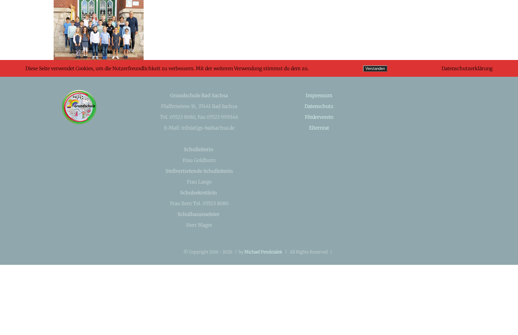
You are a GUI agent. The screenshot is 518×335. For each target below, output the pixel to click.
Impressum (319, 95)
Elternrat (319, 128)
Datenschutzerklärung (467, 68)
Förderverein (319, 117)
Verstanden (375, 68)
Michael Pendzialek (263, 252)
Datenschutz (319, 106)
